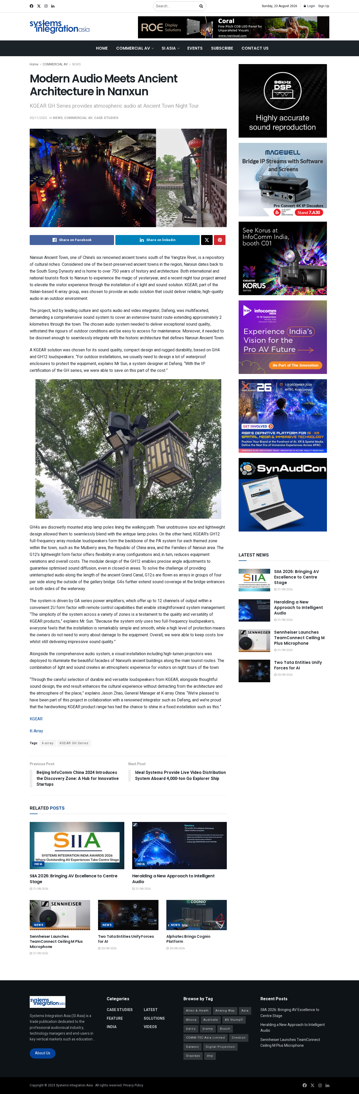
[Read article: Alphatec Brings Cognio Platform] (196, 915)
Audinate (210, 1020)
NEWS (76, 64)
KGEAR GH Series (74, 743)
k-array (48, 743)
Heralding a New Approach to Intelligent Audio (173, 879)
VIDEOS (150, 1027)
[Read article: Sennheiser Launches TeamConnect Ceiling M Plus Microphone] (60, 915)
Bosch (225, 1029)
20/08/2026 (108, 948)
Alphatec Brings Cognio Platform (188, 939)
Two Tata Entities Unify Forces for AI (126, 939)
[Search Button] (201, 6)
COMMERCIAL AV (133, 48)
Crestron (239, 1037)
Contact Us (255, 48)
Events (195, 48)
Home (102, 48)
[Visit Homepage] (60, 27)
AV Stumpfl (234, 1020)
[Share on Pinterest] (219, 240)
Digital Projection (220, 1047)
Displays (193, 1056)
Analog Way (225, 1010)
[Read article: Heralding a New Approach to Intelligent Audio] (179, 845)
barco (191, 1029)
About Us (42, 1053)
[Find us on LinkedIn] (52, 6)
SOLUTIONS (154, 1018)
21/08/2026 (40, 889)
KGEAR (36, 719)
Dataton (192, 1047)
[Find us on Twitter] (39, 6)
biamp (208, 1029)
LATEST (151, 1010)
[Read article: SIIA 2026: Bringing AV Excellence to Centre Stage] (77, 845)
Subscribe (222, 48)
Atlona (191, 1020)
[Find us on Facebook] (31, 6)
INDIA (38, 864)
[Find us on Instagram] (46, 6)
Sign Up (323, 6)
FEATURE (115, 1018)
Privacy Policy (133, 1085)
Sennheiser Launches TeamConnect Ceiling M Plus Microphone (56, 941)
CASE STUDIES (106, 117)
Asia (245, 1010)
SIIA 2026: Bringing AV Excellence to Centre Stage (73, 879)
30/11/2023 (38, 117)
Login (310, 6)
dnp (210, 1056)
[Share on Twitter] (207, 240)
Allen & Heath (197, 1010)
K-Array (36, 731)
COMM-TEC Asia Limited (205, 1037)
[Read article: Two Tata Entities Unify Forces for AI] (128, 915)
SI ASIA (169, 48)
